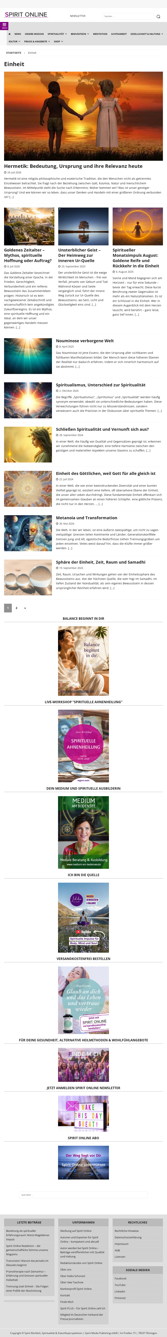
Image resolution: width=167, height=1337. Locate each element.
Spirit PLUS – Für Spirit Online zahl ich (82, 1308)
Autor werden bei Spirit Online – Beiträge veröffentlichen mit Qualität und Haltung (82, 1252)
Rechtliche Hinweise (127, 1231)
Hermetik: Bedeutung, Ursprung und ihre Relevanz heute (73, 166)
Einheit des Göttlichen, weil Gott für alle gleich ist (106, 473)
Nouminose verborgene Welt (85, 340)
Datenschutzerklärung (128, 1237)
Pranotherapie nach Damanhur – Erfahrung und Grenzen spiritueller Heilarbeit (27, 1276)
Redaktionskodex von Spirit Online (81, 1263)
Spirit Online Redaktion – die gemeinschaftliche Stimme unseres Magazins (27, 1250)
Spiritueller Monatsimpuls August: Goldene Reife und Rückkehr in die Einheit (136, 258)
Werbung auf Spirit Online (75, 1231)
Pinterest (120, 1298)
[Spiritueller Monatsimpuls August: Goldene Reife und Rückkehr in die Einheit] (138, 226)
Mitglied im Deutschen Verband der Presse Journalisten (81, 1317)
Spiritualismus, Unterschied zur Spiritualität (101, 385)
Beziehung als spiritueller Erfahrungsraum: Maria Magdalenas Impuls (27, 1235)
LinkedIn (120, 1291)
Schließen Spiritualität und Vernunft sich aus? (102, 429)
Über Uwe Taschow (71, 1282)
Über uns (65, 1269)
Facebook (120, 1278)
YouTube (120, 1285)
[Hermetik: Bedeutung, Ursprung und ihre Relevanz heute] (83, 116)
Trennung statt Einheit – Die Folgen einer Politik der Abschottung (27, 1288)
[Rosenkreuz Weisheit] (28, 356)
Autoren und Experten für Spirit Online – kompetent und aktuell (79, 1239)
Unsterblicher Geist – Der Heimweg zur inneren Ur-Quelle (79, 255)
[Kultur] (28, 489)
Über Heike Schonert (72, 1276)
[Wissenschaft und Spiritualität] (28, 400)
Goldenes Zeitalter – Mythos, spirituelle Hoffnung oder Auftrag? (28, 255)
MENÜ (5, 28)
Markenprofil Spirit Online (76, 1289)
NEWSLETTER (77, 16)
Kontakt (65, 1295)
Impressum (122, 1244)
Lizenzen (120, 1257)
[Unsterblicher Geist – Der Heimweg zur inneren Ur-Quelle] (83, 226)
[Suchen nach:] (83, 1195)
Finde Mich (67, 1302)
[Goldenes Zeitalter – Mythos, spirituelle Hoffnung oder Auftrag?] (29, 226)
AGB (117, 1250)
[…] (11, 197)
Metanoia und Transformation (86, 517)
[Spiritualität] (28, 445)
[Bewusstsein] (28, 578)
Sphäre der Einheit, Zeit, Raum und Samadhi (100, 562)
